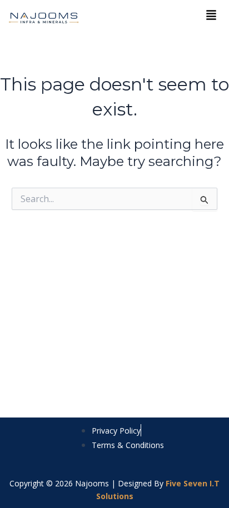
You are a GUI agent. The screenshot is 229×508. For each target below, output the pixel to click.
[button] (211, 16)
